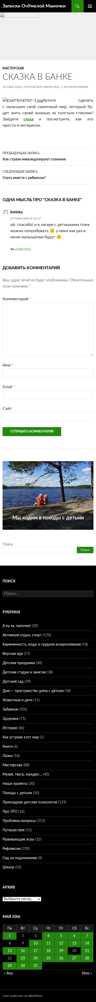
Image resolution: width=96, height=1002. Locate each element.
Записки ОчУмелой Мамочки (34, 6)
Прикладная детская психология (30, 802)
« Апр (8, 973)
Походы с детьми (17, 793)
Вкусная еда (13, 654)
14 (87, 943)
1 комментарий (74, 86)
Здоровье (10, 719)
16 (23, 951)
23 (23, 958)
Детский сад (13, 681)
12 (61, 943)
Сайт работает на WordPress (22, 995)
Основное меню (90, 6)
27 (74, 958)
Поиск (8, 544)
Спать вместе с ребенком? (24, 175)
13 (74, 943)
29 (10, 966)
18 (48, 951)
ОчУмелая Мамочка (41, 86)
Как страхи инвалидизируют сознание (34, 156)
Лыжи (8, 756)
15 (10, 951)
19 (61, 951)
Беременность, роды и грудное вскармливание (42, 644)
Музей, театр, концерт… (22, 774)
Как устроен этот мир (21, 737)
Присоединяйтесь (53, 532)
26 (61, 958)
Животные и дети (18, 700)
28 (87, 958)
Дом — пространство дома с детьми (33, 691)
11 (48, 943)
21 (87, 951)
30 (23, 966)
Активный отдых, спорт (22, 635)
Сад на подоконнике (20, 858)
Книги (8, 746)
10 (36, 943)
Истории (10, 728)
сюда (29, 119)
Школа (8, 867)
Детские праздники (19, 663)
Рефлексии (11, 849)
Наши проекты (15, 784)
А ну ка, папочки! (17, 626)
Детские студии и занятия (24, 672)
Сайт (7, 408)
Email (9, 387)
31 (36, 966)
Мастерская (13, 68)
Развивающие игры (18, 839)
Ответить (23, 249)
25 (48, 958)
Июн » (87, 973)
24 (36, 958)
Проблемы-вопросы (19, 821)
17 (36, 951)
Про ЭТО (10, 811)
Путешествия (14, 830)
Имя (8, 365)
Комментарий (17, 299)
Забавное (10, 709)
